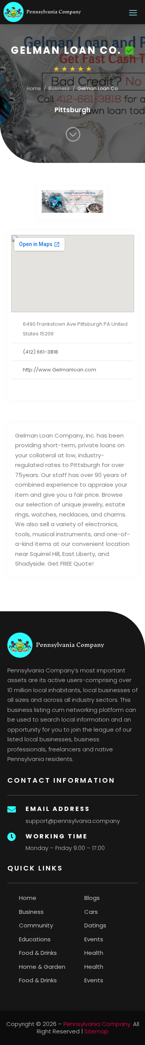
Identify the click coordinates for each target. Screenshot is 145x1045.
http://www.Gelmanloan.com (59, 369)
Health (93, 953)
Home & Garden (42, 967)
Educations (35, 939)
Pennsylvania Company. (97, 1024)
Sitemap (96, 1031)
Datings (95, 925)
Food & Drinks (38, 953)
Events (93, 939)
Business (59, 88)
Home (34, 88)
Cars (91, 912)
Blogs (92, 898)
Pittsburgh (72, 110)
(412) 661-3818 (40, 352)
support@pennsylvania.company (73, 821)
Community (36, 925)
